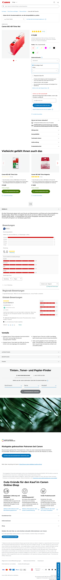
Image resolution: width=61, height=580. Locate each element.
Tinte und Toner (22, 11)
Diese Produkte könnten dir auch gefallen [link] (42, 109)
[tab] (23, 375)
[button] (45, 19)
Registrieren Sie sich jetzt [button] (10, 536)
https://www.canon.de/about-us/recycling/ (30, 464)
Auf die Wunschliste (37, 114)
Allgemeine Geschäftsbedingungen (11, 560)
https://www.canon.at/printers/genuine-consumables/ (45, 478)
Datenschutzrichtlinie (29, 560)
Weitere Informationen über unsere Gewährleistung (29, 509)
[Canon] (6, 2)
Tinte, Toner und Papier (13, 11)
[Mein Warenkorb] (54, 2)
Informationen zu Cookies (9, 564)
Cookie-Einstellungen (24, 564)
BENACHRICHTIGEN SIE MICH (43, 105)
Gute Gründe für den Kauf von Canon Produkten (48, 509)
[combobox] (30, 6)
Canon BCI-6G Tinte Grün (9, 174)
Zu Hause (4, 11)
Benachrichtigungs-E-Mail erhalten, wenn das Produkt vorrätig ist (45, 96)
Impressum (41, 560)
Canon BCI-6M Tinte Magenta (40, 174)
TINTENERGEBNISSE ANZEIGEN (31, 391)
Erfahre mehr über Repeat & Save (39, 88)
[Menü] (58, 2)
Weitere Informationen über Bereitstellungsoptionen (11, 509)
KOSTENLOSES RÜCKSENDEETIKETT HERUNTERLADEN (16, 455)
